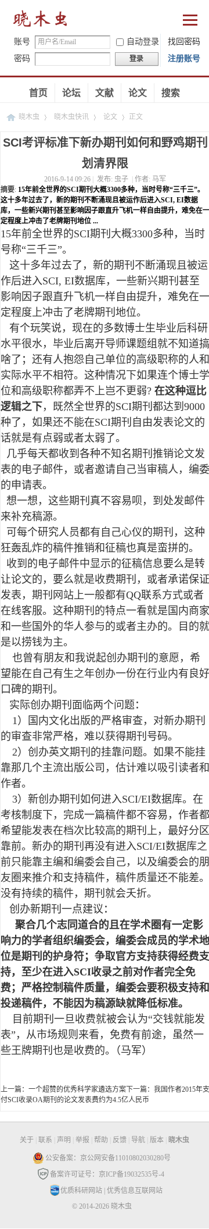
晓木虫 (29, 117)
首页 (38, 93)
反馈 (120, 1140)
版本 (157, 1140)
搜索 (170, 93)
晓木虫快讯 (71, 117)
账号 (22, 41)
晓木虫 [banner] (41, 21)
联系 (45, 1140)
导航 (138, 1140)
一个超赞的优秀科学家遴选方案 (77, 1089)
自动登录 (143, 41)
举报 (82, 1140)
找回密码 (184, 41)
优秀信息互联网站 (135, 1191)
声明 (64, 1140)
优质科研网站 (81, 1191)
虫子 (121, 179)
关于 (27, 1140)
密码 (22, 58)
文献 (104, 93)
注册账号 (184, 58)
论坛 (71, 93)
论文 (137, 93)
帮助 (101, 1140)
